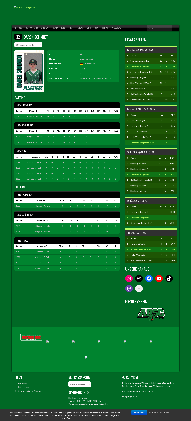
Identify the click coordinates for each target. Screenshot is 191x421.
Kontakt (105, 27)
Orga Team (78, 27)
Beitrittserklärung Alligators (30, 391)
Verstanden (139, 412)
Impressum (22, 383)
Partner (89, 27)
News (21, 27)
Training (55, 27)
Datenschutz (23, 387)
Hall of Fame (66, 27)
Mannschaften (32, 27)
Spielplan (45, 27)
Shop (97, 27)
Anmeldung (116, 27)
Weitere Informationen (159, 412)
